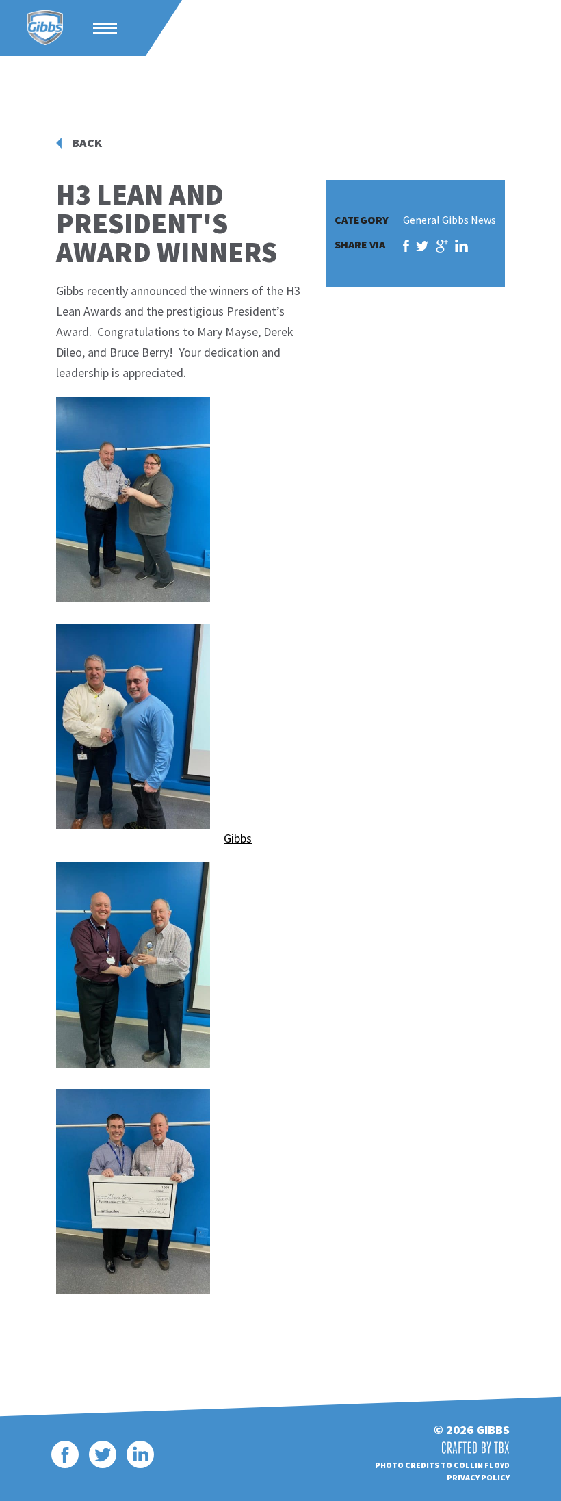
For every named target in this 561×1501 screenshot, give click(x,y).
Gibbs (45, 28)
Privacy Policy (478, 1477)
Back (87, 143)
